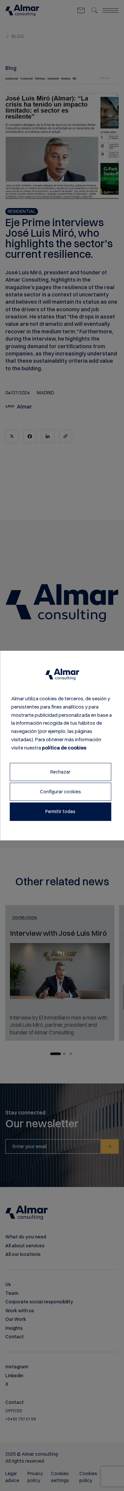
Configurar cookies (60, 792)
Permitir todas (60, 811)
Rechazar (60, 772)
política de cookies (64, 747)
